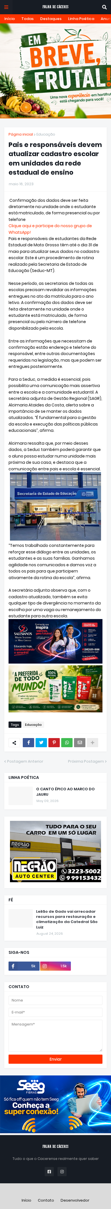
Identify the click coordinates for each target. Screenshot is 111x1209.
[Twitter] (41, 742)
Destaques (50, 18)
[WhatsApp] (67, 742)
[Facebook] (28, 742)
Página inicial (21, 134)
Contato (46, 1200)
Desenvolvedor (75, 1200)
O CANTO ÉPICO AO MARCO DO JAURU (65, 792)
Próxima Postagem (86, 761)
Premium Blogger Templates (56, 1190)
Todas (27, 18)
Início (9, 18)
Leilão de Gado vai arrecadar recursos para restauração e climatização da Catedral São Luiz (67, 919)
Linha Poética (81, 18)
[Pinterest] (54, 742)
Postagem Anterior (25, 761)
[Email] (79, 742)
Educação (45, 134)
